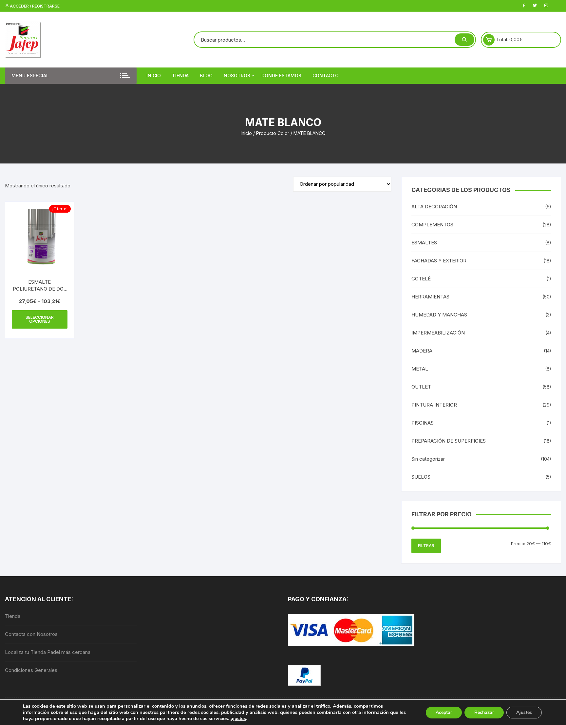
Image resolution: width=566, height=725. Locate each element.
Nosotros (237, 75)
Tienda (180, 75)
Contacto (325, 75)
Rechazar (484, 712)
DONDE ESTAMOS (281, 75)
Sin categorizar (428, 459)
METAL (419, 369)
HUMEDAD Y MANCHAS (439, 315)
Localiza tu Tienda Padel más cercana (47, 652)
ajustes (238, 718)
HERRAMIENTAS (430, 297)
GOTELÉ (421, 279)
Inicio (153, 75)
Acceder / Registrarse (34, 6)
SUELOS (420, 477)
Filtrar (426, 545)
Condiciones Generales (31, 670)
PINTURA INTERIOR (434, 405)
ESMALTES (424, 242)
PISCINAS (422, 423)
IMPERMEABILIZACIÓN (438, 333)
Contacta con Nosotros (31, 634)
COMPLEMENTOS (432, 224)
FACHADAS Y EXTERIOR (438, 261)
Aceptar (444, 712)
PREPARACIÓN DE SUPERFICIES (448, 441)
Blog (206, 75)
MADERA (421, 351)
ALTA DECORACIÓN (434, 206)
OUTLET (421, 387)
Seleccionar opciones (40, 319)
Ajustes (524, 712)
